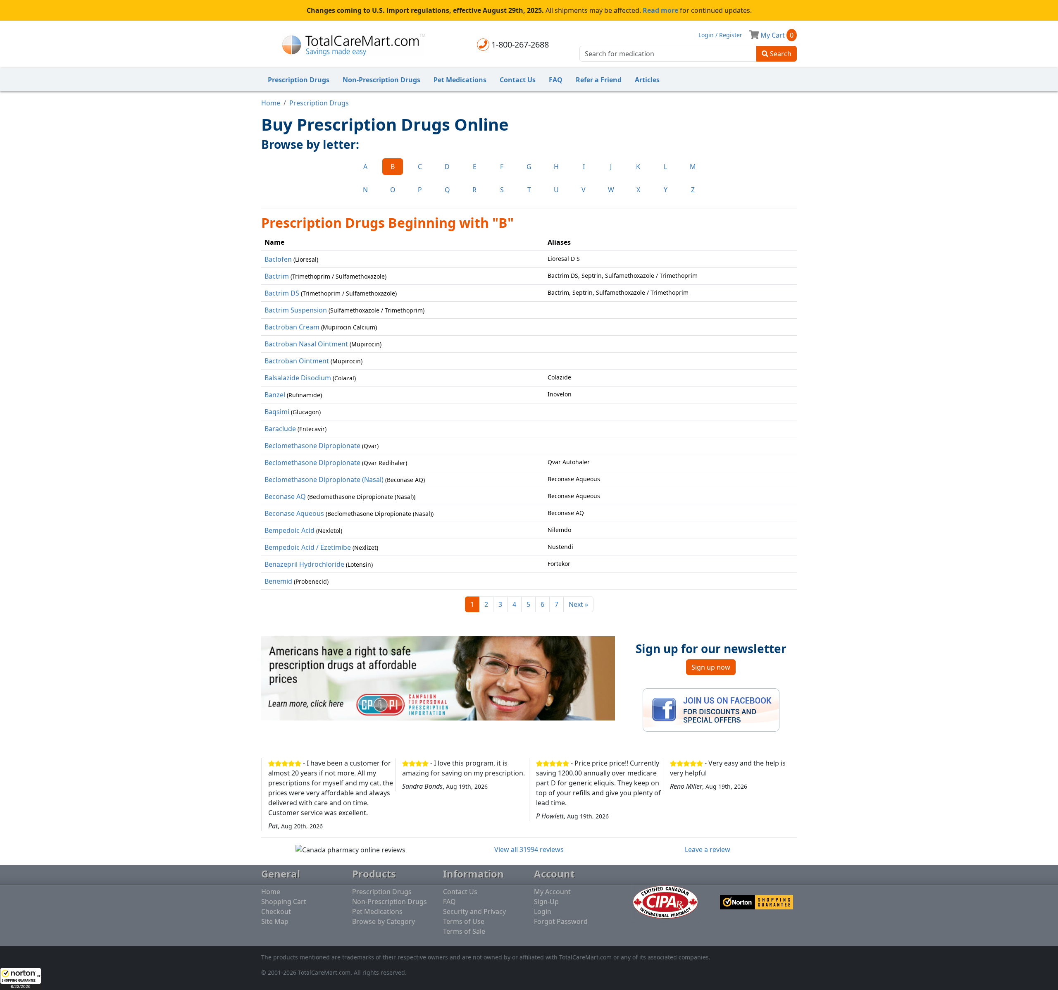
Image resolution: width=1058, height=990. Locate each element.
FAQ (555, 79)
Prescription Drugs (298, 79)
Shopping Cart (283, 901)
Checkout (276, 911)
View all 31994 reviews (529, 849)
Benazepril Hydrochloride (304, 564)
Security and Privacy (474, 911)
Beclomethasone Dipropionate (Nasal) (324, 479)
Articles (647, 79)
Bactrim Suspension (295, 310)
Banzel (274, 394)
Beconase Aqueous (294, 513)
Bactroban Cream (291, 327)
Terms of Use (463, 921)
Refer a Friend (599, 79)
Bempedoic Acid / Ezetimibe (307, 547)
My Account (552, 891)
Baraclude (280, 428)
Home (270, 102)
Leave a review (707, 849)
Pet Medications (460, 79)
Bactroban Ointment (296, 360)
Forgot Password (561, 921)
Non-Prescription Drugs (381, 79)
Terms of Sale (464, 931)
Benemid (278, 581)
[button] (20, 979)
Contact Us (518, 79)
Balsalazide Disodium (297, 377)
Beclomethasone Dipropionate (312, 445)
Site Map (274, 921)
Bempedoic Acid (289, 530)
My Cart (776, 35)
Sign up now (710, 667)
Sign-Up (546, 901)
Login (542, 911)
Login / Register (720, 35)
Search (779, 53)
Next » (578, 604)
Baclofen (278, 259)
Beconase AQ (285, 496)
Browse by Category (383, 921)
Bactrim (276, 276)
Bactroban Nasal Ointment (306, 343)
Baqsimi (276, 411)
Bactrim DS (281, 293)
